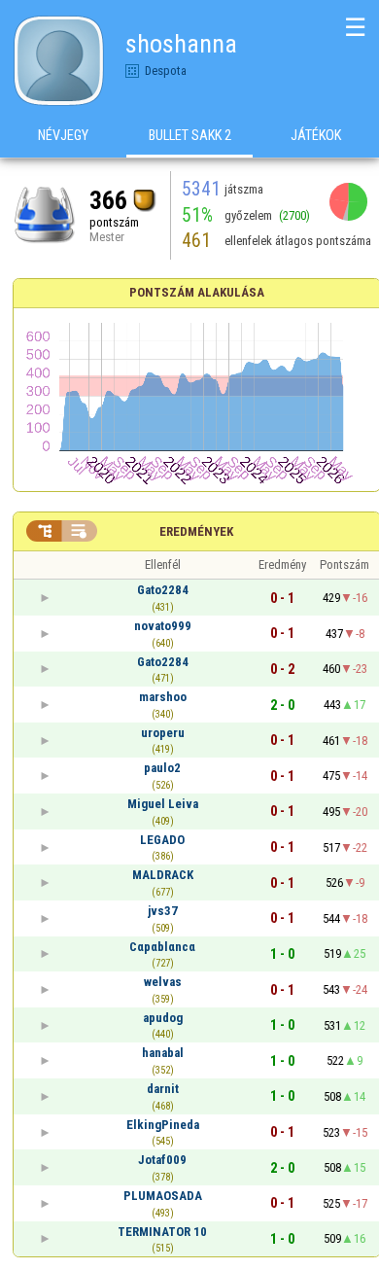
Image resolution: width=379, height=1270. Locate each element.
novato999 (162, 625)
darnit (163, 1088)
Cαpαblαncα (162, 946)
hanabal (163, 1052)
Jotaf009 (162, 1159)
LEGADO (162, 839)
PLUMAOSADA (162, 1195)
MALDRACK (162, 874)
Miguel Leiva (162, 803)
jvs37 (163, 910)
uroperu (163, 732)
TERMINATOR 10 (162, 1231)
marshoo (163, 696)
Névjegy (63, 135)
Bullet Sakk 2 (190, 135)
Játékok (316, 135)
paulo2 (162, 767)
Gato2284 (163, 589)
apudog (163, 1017)
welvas (163, 981)
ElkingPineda (162, 1124)
